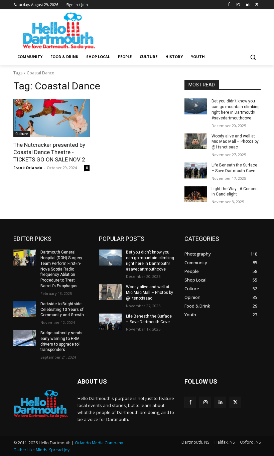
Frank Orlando (27, 167)
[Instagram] (238, 5)
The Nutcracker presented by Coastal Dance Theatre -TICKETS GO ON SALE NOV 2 (49, 152)
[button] (253, 57)
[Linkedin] (247, 5)
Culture (21, 133)
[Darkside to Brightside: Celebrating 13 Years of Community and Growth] (24, 309)
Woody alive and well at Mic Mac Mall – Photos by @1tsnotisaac (235, 142)
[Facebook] (229, 5)
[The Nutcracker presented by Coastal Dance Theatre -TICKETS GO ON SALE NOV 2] (51, 118)
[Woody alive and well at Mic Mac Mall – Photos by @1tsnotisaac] (195, 141)
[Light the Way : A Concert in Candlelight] (195, 194)
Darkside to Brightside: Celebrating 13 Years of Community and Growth (62, 310)
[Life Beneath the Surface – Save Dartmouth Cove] (195, 170)
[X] (257, 5)
